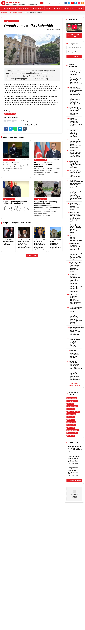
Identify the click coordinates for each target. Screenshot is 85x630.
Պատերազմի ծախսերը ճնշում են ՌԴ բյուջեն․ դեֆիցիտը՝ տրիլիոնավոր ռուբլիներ (75, 111)
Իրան (70, 409)
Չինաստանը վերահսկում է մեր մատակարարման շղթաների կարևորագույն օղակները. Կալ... (76, 90)
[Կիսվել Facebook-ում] (6, 129)
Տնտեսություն (69, 8)
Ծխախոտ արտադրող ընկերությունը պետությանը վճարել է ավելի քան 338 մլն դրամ (76, 364)
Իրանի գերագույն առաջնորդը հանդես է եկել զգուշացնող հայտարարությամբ (24, 244)
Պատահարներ (24, 8)
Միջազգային (72, 401)
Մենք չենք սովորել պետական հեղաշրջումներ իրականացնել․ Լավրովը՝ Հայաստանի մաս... (76, 267)
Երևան (70, 417)
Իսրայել (70, 419)
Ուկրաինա (71, 414)
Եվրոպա (71, 427)
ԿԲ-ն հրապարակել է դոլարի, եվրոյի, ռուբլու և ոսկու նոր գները (76, 309)
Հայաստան (72, 398)
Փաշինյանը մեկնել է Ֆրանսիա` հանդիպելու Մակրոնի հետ (15, 203)
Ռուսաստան (72, 406)
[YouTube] (72, 3)
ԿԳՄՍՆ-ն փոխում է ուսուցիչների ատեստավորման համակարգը (76, 289)
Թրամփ (70, 435)
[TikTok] (79, 3)
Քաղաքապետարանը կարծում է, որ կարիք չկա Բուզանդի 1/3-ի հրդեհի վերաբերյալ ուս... (77, 330)
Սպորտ (48, 8)
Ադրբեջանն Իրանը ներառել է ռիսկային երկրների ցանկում (76, 238)
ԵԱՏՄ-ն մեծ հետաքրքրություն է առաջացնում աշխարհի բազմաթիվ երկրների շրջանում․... (76, 342)
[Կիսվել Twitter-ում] (11, 129)
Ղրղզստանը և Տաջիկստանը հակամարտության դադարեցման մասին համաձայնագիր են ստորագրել (47, 204)
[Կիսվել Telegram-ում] (20, 129)
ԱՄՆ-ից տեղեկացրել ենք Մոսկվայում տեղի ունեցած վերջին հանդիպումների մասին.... (75, 154)
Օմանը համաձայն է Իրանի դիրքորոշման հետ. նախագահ (8, 244)
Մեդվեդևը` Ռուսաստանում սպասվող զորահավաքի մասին (75, 206)
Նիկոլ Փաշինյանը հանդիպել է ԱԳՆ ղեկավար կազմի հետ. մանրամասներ (75, 173)
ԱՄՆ (70, 403)
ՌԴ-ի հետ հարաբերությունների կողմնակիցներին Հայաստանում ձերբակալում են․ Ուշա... (77, 183)
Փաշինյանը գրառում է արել (14, 162)
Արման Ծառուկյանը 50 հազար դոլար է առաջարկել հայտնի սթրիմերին (76, 101)
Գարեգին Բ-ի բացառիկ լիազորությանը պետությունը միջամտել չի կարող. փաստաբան (75, 279)
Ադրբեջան (71, 422)
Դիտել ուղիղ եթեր (75, 35)
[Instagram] (82, 3)
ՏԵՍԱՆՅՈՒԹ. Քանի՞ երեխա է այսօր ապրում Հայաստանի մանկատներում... (74, 459)
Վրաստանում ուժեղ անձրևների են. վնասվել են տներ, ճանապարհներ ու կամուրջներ (76, 143)
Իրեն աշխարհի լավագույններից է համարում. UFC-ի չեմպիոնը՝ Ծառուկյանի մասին (75, 228)
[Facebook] (65, 3)
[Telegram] (75, 3)
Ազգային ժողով (72, 430)
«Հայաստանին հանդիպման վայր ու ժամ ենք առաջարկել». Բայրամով (46, 164)
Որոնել (75, 56)
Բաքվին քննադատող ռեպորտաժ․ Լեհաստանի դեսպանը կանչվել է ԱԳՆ (55, 245)
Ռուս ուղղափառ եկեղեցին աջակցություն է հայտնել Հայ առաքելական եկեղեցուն (75, 132)
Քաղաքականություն (9, 8)
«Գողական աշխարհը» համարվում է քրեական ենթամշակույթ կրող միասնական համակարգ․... (76, 299)
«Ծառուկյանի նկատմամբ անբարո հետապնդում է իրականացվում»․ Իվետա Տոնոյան (75, 375)
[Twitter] (69, 3)
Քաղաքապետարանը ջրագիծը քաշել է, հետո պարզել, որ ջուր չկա (75, 448)
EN (45, 3)
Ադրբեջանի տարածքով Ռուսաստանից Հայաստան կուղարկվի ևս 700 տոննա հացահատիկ (76, 319)
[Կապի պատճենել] (25, 129)
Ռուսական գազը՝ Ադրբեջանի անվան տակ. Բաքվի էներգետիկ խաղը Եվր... (74, 470)
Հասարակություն (37, 8)
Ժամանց (79, 8)
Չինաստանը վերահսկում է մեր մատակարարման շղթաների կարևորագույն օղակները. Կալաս (39, 245)
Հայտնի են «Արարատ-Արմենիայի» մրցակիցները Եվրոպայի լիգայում (74, 354)
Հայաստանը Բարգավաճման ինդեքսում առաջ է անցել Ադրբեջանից (76, 164)
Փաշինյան (71, 425)
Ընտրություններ (73, 411)
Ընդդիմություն (72, 433)
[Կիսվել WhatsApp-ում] (15, 129)
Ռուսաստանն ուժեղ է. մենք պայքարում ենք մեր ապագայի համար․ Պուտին (75, 246)
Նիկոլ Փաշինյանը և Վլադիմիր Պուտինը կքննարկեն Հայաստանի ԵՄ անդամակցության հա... (76, 195)
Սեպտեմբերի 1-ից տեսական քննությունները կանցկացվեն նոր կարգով (76, 256)
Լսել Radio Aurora (75, 480)
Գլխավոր (4, 12)
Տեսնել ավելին (32, 255)
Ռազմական (58, 8)
